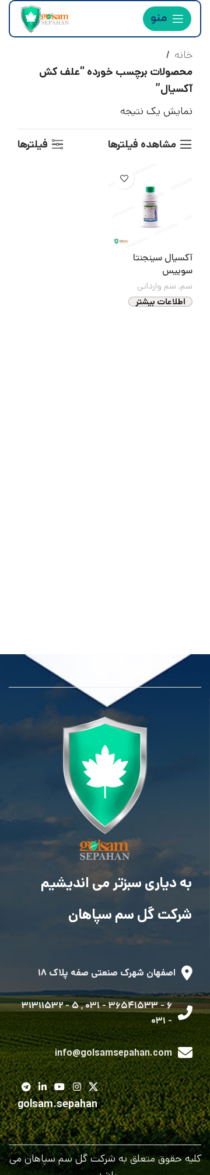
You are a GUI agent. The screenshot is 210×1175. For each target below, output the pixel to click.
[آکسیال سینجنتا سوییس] (150, 205)
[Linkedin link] (42, 1087)
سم (186, 286)
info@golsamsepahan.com (113, 1053)
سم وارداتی (156, 286)
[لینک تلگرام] (26, 1087)
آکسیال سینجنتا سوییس (162, 264)
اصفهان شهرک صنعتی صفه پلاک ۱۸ (107, 973)
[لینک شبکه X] (93, 1087)
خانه (183, 55)
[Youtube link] (60, 1087)
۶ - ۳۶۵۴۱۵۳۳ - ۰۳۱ (128, 1005)
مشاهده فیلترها (142, 144)
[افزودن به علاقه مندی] (124, 179)
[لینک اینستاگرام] (77, 1087)
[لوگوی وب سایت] (44, 18)
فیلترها (33, 144)
